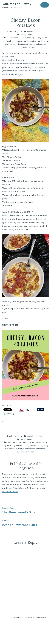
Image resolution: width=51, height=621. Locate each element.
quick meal (40, 44)
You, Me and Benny (16, 4)
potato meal (30, 44)
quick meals (22, 47)
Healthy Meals (26, 35)
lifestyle (21, 44)
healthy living (42, 41)
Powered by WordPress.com (38, 617)
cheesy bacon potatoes (16, 38)
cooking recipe (41, 38)
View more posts (10, 491)
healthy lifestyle (29, 41)
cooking (30, 38)
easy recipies (17, 41)
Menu (45, 5)
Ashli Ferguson (15, 31)
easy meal (6, 41)
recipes (31, 47)
